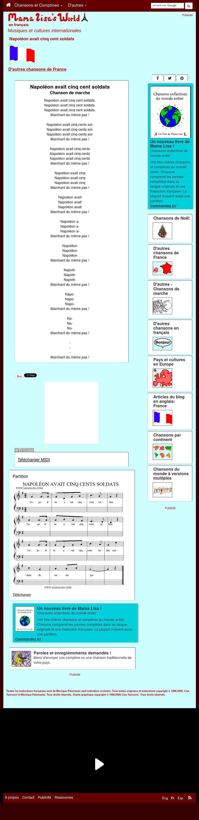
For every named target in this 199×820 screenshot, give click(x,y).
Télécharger (22, 594)
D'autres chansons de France (37, 69)
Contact (28, 797)
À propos (12, 797)
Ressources (64, 797)
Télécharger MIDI (34, 459)
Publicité (44, 797)
